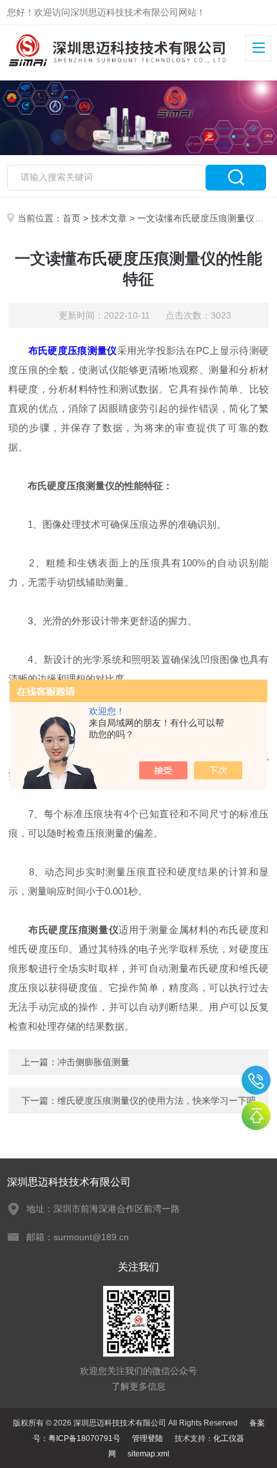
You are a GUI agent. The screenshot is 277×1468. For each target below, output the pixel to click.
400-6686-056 (256, 1080)
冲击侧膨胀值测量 (93, 1062)
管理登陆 (147, 1438)
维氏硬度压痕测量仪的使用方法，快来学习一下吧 (156, 1100)
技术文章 (109, 218)
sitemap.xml (148, 1453)
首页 (71, 218)
